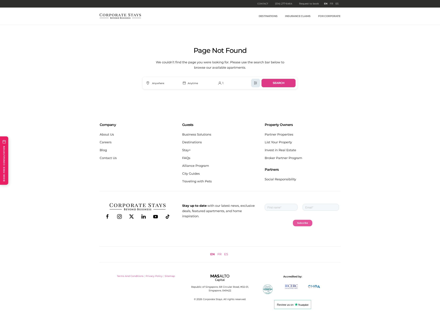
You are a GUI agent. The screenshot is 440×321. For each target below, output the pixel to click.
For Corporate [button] (329, 16)
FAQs (186, 158)
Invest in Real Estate (280, 150)
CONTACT (262, 3)
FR (331, 3)
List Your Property (278, 142)
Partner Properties (279, 134)
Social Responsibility (280, 179)
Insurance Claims (297, 16)
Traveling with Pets (197, 181)
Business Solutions (196, 134)
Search (278, 83)
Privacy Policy (154, 276)
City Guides (191, 174)
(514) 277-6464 (283, 3)
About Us (107, 134)
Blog (103, 150)
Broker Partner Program (283, 158)
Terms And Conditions (130, 276)
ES (337, 3)
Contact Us (108, 158)
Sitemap (170, 276)
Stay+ (186, 150)
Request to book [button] (309, 3)
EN (325, 3)
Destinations (268, 16)
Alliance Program (195, 166)
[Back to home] (120, 16)
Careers (106, 142)
